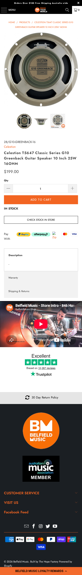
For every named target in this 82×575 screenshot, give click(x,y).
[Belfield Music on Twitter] (48, 526)
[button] (41, 571)
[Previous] (7, 70)
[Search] (67, 10)
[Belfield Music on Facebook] (34, 526)
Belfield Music (21, 561)
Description (15, 255)
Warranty (13, 278)
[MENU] (2, 10)
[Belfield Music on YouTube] (55, 526)
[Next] (75, 70)
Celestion (10, 147)
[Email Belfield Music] (27, 526)
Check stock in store (41, 220)
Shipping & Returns (18, 291)
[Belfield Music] (41, 10)
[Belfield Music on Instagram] (41, 526)
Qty (6, 180)
